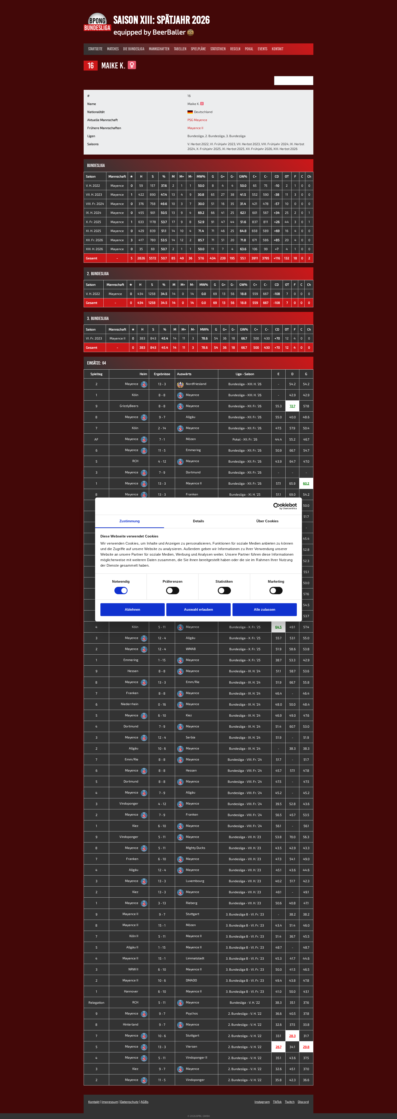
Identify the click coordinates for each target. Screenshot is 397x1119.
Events (262, 48)
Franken (192, 494)
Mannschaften (159, 48)
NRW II (133, 969)
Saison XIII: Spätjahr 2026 (161, 19)
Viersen (191, 1046)
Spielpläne (198, 48)
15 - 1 (162, 925)
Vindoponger (129, 803)
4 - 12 (162, 461)
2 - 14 (162, 428)
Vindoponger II (196, 1057)
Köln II (134, 936)
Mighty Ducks (195, 848)
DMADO (191, 980)
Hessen (133, 671)
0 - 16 (162, 704)
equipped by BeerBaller (150, 32)
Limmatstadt (195, 958)
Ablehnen (132, 609)
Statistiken (218, 48)
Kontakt (277, 48)
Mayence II (195, 128)
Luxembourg (195, 881)
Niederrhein (130, 704)
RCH (135, 461)
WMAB (191, 649)
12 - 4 (162, 638)
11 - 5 (162, 450)
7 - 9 (162, 472)
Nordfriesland (196, 384)
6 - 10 (162, 715)
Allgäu (190, 417)
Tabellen (180, 48)
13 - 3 (162, 384)
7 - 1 (162, 439)
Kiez (189, 715)
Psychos (192, 1013)
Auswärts (184, 374)
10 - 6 (162, 748)
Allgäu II (132, 947)
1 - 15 (162, 660)
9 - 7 (162, 417)
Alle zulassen (264, 609)
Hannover (131, 991)
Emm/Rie (192, 682)
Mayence (117, 185)
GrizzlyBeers (129, 406)
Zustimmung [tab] (129, 521)
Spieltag (96, 374)
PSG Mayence (197, 120)
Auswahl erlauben (198, 609)
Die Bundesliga (133, 48)
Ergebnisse (162, 374)
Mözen (191, 439)
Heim (143, 374)
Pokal (249, 48)
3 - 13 (162, 903)
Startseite (95, 48)
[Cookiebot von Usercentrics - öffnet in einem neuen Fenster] (277, 506)
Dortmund (193, 472)
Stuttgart (192, 914)
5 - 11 (162, 627)
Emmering (193, 450)
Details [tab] (198, 521)
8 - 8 (162, 395)
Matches (113, 48)
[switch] (172, 590)
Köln (135, 395)
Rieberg (191, 903)
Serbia (190, 737)
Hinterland (131, 1024)
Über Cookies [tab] (267, 521)
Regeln (235, 48)
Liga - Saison (245, 374)
